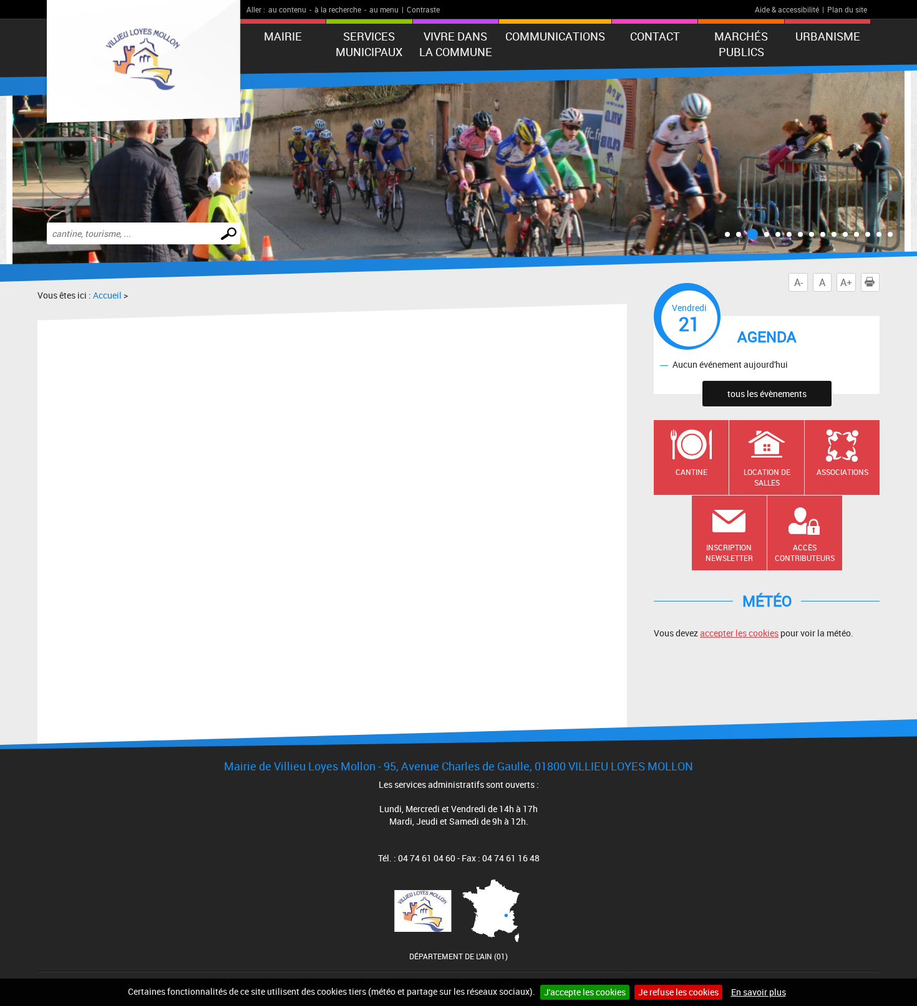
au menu (384, 9)
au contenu (287, 9)
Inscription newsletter (729, 552)
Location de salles (767, 477)
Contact (655, 36)
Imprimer (879, 282)
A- (798, 282)
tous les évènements (767, 394)
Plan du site (847, 9)
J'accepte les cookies (585, 992)
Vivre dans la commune (455, 44)
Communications (555, 36)
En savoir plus (758, 992)
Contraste (423, 9)
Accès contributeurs (805, 552)
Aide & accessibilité (787, 9)
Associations (842, 472)
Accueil (107, 295)
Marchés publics (741, 44)
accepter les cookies (739, 633)
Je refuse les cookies (678, 992)
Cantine (691, 472)
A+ (846, 282)
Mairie (283, 36)
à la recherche (337, 9)
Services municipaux (369, 44)
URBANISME (827, 36)
